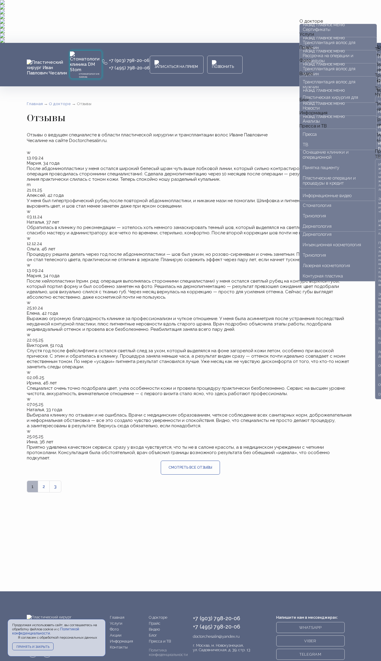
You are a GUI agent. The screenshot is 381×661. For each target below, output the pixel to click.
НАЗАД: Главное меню (324, 12)
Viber (310, 641)
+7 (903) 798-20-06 (129, 60)
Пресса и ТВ (313, 126)
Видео (306, 73)
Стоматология (317, 205)
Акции (115, 635)
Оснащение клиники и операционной (326, 154)
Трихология (314, 255)
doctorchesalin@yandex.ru (216, 636)
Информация (121, 641)
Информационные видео (327, 195)
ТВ (305, 144)
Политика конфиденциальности (168, 652)
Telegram (310, 654)
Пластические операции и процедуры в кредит (329, 180)
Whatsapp (310, 627)
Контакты (119, 647)
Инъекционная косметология (332, 244)
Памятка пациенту (321, 167)
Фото (114, 629)
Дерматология (317, 234)
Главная (117, 617)
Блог (153, 635)
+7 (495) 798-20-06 (129, 68)
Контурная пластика (323, 275)
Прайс (154, 623)
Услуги (116, 623)
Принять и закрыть (32, 646)
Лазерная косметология (326, 265)
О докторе (158, 617)
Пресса (310, 134)
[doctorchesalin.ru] (48, 68)
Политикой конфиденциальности (45, 631)
